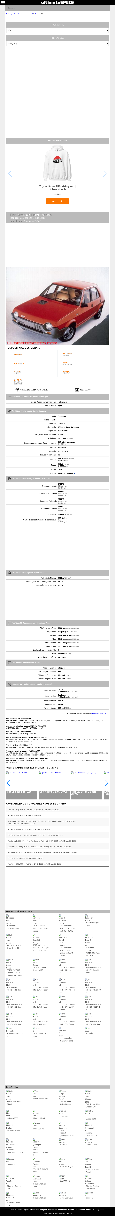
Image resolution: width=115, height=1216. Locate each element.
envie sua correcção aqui (100, 713)
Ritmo (37, 14)
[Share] (107, 8)
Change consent (99, 1210)
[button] (105, 174)
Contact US (69, 1213)
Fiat (31, 14)
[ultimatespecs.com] (57, 2)
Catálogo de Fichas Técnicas (17, 14)
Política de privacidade (56, 1213)
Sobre (46, 1213)
